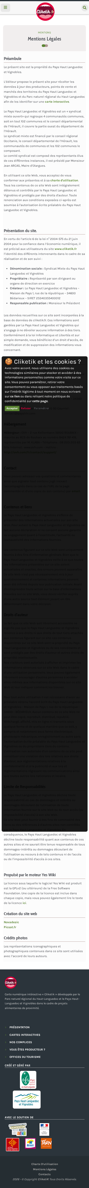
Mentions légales (44, 1169)
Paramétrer (41, 408)
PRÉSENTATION (19, 1027)
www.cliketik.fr (66, 249)
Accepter (12, 408)
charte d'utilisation (64, 180)
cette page (40, 401)
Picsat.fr (10, 927)
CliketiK (43, 1179)
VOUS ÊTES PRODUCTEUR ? (27, 1049)
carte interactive (57, 101)
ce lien (15, 396)
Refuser (26, 408)
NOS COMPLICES (20, 1042)
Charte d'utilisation (44, 1164)
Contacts (44, 1174)
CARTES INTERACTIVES (24, 1035)
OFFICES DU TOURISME (25, 1057)
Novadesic (11, 922)
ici (24, 903)
